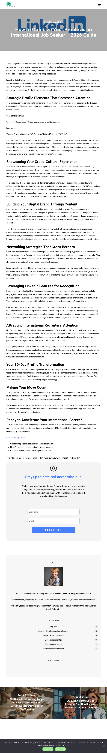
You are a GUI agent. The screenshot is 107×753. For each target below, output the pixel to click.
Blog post (53, 627)
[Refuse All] (103, 746)
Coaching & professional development (53, 631)
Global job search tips (53, 22)
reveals (35, 80)
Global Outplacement (53, 644)
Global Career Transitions (53, 635)
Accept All (48, 749)
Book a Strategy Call (14, 438)
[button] (99, 4)
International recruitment (53, 649)
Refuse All (60, 749)
